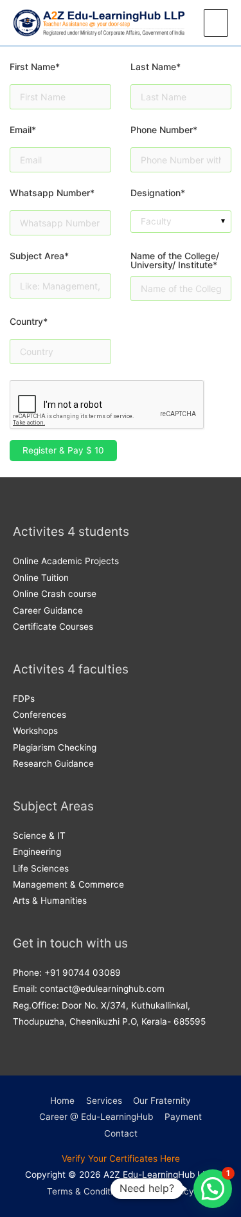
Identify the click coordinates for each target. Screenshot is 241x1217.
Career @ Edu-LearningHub (96, 1117)
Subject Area (39, 256)
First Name (35, 67)
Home (62, 1100)
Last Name (155, 67)
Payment (183, 1117)
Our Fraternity (162, 1100)
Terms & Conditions (87, 1191)
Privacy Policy (164, 1191)
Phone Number (163, 130)
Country (29, 322)
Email (23, 130)
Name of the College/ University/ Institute (174, 261)
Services (104, 1100)
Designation (157, 193)
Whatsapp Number (52, 193)
